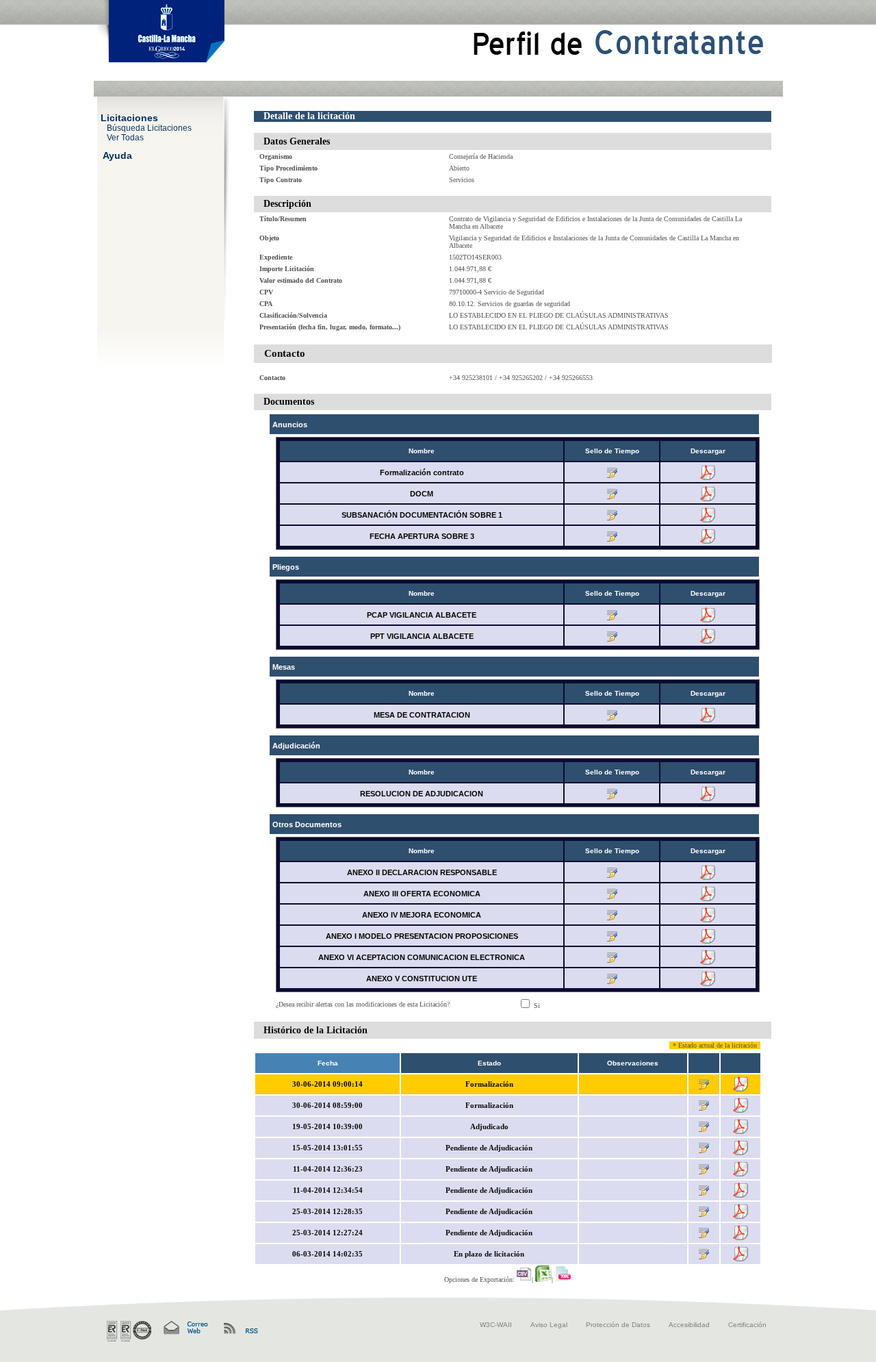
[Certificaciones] (129, 1331)
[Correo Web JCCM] (184, 1328)
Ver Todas (125, 137)
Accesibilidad (689, 1324)
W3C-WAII (496, 1324)
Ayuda (117, 154)
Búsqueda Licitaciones (149, 127)
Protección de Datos (618, 1324)
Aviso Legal (548, 1324)
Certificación (747, 1324)
